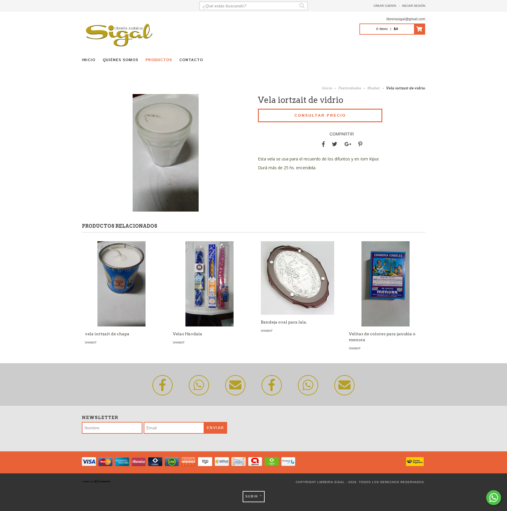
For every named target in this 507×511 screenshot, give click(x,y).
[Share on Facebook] (323, 144)
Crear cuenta (385, 5)
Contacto (191, 60)
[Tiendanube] (96, 482)
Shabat (373, 88)
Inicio (88, 60)
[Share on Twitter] (334, 144)
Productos (159, 60)
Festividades (349, 88)
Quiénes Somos (120, 60)
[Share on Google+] (348, 144)
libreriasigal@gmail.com (405, 19)
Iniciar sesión (413, 5)
